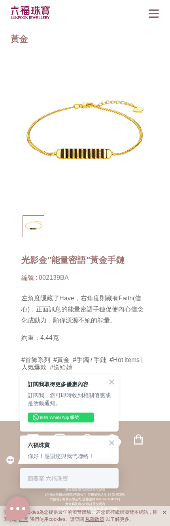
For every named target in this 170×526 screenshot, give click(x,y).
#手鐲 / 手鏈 (89, 359)
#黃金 (61, 359)
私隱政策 (94, 519)
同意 (23, 519)
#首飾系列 (35, 359)
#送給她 (61, 367)
